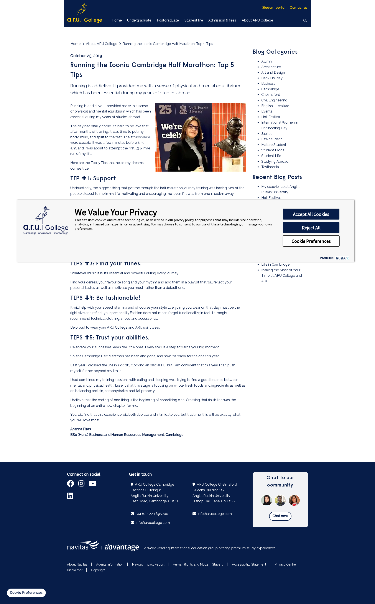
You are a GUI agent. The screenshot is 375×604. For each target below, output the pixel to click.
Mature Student (273, 145)
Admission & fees (222, 20)
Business (268, 83)
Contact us (298, 8)
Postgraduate (168, 20)
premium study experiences (253, 548)
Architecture (271, 67)
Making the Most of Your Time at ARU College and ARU (281, 275)
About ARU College (257, 20)
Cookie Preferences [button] (311, 241)
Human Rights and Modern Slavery (198, 564)
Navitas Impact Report (148, 564)
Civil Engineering (274, 100)
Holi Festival (271, 117)
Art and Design (273, 72)
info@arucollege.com (152, 523)
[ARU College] (84, 13)
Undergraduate (139, 20)
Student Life (271, 156)
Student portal (273, 8)
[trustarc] (342, 257)
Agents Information (109, 564)
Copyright (98, 570)
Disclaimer (74, 570)
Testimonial (270, 167)
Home (117, 20)
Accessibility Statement (249, 564)
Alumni (266, 61)
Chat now (280, 516)
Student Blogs (272, 150)
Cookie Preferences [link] (26, 593)
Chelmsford (270, 95)
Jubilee (266, 134)
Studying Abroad (274, 161)
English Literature (275, 106)
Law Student (271, 139)
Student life (193, 20)
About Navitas (77, 564)
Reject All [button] (311, 228)
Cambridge (270, 89)
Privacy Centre (285, 564)
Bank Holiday (272, 78)
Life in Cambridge (275, 264)
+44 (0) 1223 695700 (151, 514)
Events (266, 111)
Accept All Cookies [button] (311, 214)
